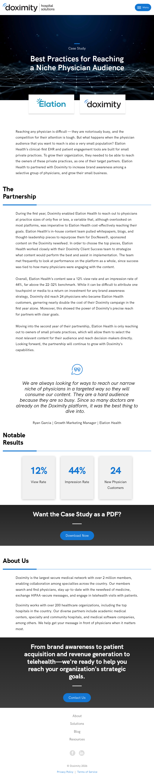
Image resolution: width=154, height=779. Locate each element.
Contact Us (77, 697)
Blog (77, 731)
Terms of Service (87, 772)
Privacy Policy (65, 772)
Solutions (77, 723)
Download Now (77, 535)
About (77, 716)
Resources (77, 739)
